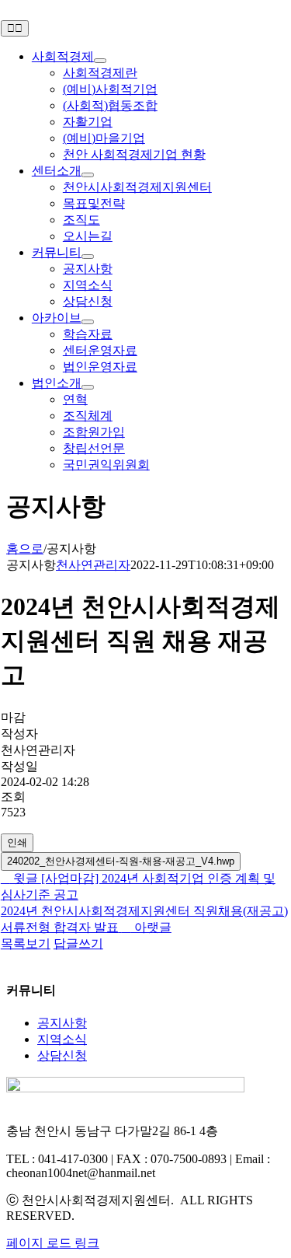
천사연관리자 (93, 564)
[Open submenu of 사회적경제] (100, 60)
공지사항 (62, 1022)
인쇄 (17, 842)
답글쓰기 (78, 943)
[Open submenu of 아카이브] (87, 322)
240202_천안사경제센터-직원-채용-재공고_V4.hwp (120, 861)
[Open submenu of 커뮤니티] (87, 256)
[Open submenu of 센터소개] (87, 175)
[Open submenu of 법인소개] (87, 387)
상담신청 (62, 1055)
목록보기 (25, 943)
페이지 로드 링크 (52, 1242)
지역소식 (62, 1039)
